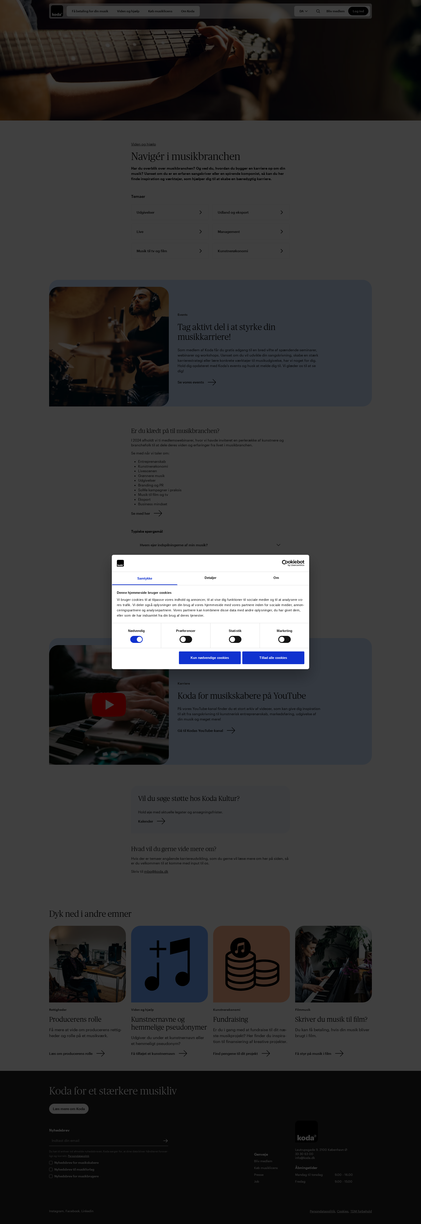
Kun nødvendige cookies (210, 658)
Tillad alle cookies (273, 658)
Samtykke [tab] (144, 578)
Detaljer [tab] (211, 578)
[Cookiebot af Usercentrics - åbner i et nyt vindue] (285, 563)
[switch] (186, 639)
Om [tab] (276, 578)
